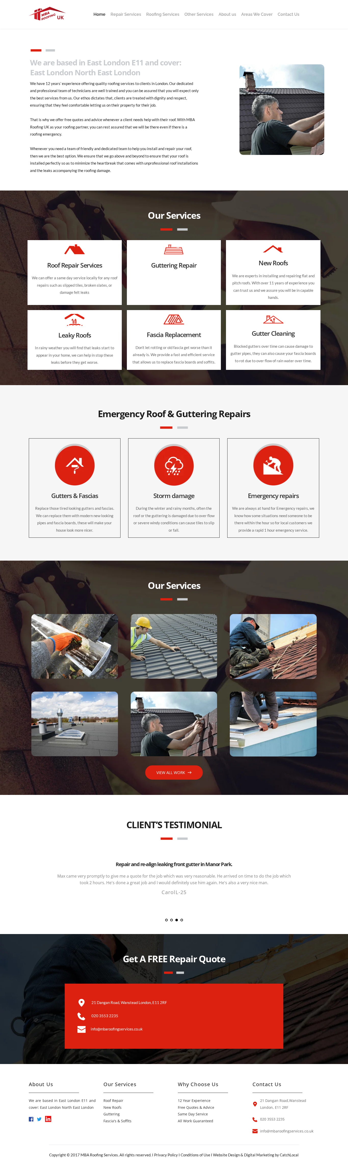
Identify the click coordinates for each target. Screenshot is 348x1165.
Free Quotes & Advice (196, 1107)
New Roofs (112, 1107)
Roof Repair (113, 1100)
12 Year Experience (194, 1100)
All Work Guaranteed (195, 1120)
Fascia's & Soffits (117, 1120)
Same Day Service (193, 1114)
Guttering (111, 1114)
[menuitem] (99, 14)
